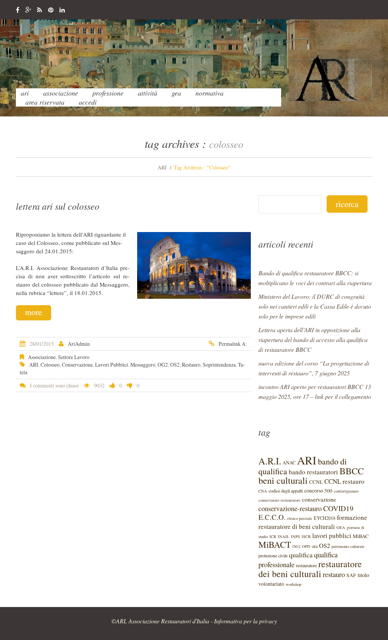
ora (315, 546)
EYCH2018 (324, 518)
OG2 (163, 364)
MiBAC (361, 536)
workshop (293, 584)
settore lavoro (73, 357)
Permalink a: (233, 343)
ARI (25, 92)
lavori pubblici (111, 364)
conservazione (77, 364)
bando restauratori (313, 471)
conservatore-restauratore (279, 500)
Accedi (88, 102)
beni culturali (283, 480)
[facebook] (17, 10)
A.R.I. (269, 461)
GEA (176, 92)
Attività (147, 92)
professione (108, 92)
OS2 (175, 364)
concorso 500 (318, 490)
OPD (306, 546)
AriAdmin (79, 343)
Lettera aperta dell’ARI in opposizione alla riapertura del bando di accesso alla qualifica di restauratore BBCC (313, 339)
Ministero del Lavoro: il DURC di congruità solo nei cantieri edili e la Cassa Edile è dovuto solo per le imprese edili (314, 306)
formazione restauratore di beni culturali (312, 522)
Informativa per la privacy (245, 621)
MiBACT (274, 545)
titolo (363, 575)
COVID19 (338, 508)
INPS (295, 536)
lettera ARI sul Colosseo (57, 206)
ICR (272, 536)
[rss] (39, 10)
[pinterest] (50, 10)
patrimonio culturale (348, 546)
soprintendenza (219, 364)
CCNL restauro (344, 481)
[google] (28, 10)
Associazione (60, 92)
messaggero (142, 364)
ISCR (306, 536)
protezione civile (273, 555)
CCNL (316, 481)
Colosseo (50, 364)
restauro (191, 364)
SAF (351, 575)
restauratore (306, 565)
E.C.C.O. (272, 517)
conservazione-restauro (290, 508)
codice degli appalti (286, 491)
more (33, 311)
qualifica (301, 554)
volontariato (271, 583)
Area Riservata (44, 102)
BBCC (352, 470)
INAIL (283, 536)
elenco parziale (299, 518)
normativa (210, 92)
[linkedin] (62, 10)
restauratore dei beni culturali (310, 569)
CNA (262, 491)
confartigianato (346, 491)
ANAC (289, 463)
